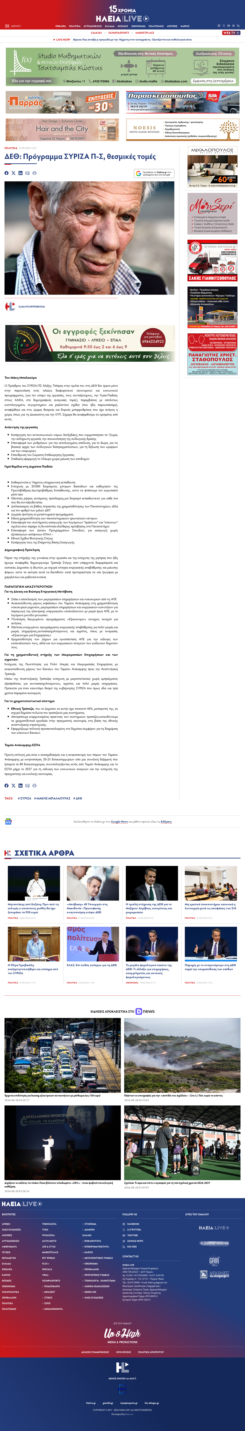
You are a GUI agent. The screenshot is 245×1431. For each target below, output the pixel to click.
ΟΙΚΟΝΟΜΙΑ (138, 26)
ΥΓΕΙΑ (45, 1229)
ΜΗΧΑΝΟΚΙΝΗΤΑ (53, 1308)
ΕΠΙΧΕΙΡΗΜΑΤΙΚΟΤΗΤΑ (96, 1246)
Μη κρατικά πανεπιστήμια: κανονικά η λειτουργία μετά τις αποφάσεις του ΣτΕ (210, 906)
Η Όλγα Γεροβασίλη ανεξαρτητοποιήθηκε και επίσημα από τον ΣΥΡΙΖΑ (33, 969)
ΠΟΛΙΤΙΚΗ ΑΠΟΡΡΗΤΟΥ (151, 1352)
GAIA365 (86, 1235)
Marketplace (145, 32)
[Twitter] (14, 173)
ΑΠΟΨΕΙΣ (172, 26)
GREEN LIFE (90, 1291)
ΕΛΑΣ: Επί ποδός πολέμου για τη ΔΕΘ (92, 965)
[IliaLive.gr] (214, 1227)
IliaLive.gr (91, 1402)
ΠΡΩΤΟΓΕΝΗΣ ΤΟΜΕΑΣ (96, 1274)
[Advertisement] (213, 401)
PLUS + (45, 1263)
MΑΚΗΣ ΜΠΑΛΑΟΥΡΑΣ (53, 798)
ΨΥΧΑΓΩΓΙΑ (48, 1235)
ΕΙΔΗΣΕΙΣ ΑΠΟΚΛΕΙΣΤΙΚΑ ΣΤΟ (113, 1011)
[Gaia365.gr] (214, 1259)
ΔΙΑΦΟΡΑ (89, 1229)
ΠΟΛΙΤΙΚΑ (74, 26)
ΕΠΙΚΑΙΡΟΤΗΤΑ (92, 1240)
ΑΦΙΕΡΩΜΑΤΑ (9, 1246)
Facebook (133, 1223)
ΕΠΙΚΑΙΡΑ (61, 26)
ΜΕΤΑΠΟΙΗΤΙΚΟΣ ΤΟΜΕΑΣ (98, 1257)
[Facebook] (6, 173)
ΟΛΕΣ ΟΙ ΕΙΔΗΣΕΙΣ (11, 1229)
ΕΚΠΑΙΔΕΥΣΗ (9, 1257)
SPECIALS (47, 1269)
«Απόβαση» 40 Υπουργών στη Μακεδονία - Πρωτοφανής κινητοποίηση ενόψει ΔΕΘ (87, 908)
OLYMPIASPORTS (51, 1280)
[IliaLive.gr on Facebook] (219, 26)
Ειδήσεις (166, 821)
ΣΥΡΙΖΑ (25, 798)
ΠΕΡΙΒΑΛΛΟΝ (9, 1297)
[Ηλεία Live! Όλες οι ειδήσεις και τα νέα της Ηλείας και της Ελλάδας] (122, 13)
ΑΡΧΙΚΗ (6, 1223)
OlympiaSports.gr (129, 1402)
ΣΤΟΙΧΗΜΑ (90, 1223)
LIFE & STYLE (49, 1246)
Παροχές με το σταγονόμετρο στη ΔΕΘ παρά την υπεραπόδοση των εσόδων (210, 967)
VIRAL (45, 1274)
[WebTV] (231, 32)
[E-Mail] (28, 173)
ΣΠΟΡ (47, 1303)
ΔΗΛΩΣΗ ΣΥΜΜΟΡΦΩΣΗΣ (95, 1352)
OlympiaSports (118, 32)
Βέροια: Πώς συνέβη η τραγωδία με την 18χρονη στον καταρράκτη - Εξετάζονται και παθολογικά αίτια (132, 39)
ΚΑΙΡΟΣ (185, 26)
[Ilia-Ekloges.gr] (214, 1275)
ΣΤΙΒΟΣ (48, 1297)
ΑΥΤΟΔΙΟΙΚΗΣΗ (93, 26)
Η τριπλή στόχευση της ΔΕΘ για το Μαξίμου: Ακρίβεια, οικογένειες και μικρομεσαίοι (149, 908)
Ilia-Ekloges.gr (152, 1402)
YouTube (132, 1235)
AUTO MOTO (49, 1240)
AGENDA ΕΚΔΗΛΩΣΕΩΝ (96, 1286)
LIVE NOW (63, 40)
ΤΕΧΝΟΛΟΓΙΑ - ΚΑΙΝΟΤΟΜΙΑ (100, 1280)
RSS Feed (132, 1246)
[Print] (34, 173)
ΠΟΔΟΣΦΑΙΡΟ (52, 1286)
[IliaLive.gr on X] (224, 26)
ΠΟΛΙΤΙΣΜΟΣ (156, 26)
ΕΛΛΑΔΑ (109, 26)
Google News (119, 821)
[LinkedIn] (20, 173)
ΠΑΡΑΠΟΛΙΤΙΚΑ (10, 1291)
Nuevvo (129, 1414)
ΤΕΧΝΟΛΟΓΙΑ (49, 1223)
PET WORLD (48, 1257)
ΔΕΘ (79, 798)
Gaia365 (96, 32)
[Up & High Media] (122, 1335)
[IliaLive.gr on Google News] (234, 26)
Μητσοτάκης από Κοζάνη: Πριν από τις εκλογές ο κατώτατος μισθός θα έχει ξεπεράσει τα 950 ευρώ (33, 908)
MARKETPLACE (50, 1252)
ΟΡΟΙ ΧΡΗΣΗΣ (123, 1352)
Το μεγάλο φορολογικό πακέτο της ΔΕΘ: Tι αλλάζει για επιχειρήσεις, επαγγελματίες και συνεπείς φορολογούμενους (149, 971)
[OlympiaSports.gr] (214, 1243)
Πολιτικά (10, 148)
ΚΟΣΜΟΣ (123, 26)
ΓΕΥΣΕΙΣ (6, 1252)
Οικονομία (132, 982)
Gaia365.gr (108, 1402)
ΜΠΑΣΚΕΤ (49, 1291)
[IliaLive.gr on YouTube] (229, 26)
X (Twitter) (134, 1229)
